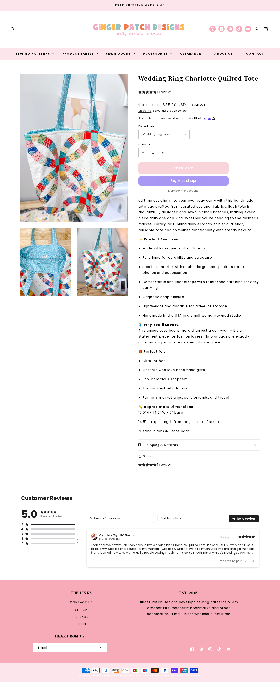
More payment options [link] (183, 190)
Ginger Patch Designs (114, 675)
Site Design (149, 675)
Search (81, 609)
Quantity (144, 144)
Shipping (145, 111)
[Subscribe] (99, 647)
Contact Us (81, 602)
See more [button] (246, 553)
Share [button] (147, 456)
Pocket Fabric (147, 126)
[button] (12, 29)
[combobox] (170, 518)
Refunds (81, 617)
